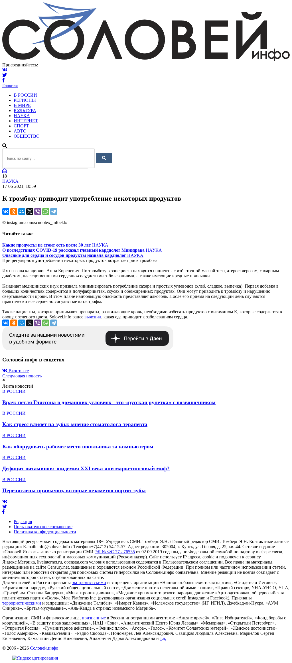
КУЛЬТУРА (25, 110)
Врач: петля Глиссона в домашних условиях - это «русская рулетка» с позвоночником (109, 402)
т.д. (163, 638)
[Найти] (104, 158)
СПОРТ (21, 125)
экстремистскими (89, 582)
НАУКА (22, 115)
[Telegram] (53, 211)
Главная (10, 85)
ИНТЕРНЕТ (26, 120)
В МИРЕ (22, 105)
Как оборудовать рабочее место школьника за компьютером (77, 447)
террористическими (21, 603)
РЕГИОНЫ (25, 100)
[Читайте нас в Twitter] (4, 75)
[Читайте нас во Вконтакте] (4, 70)
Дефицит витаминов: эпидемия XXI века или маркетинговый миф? (86, 468)
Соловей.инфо (44, 648)
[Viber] (37, 211)
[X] (29, 211)
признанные (94, 617)
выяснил (92, 316)
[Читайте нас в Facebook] (3, 80)
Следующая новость (22, 375)
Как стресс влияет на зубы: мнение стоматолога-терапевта (74, 424)
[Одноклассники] (13, 211)
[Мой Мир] (21, 211)
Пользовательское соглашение (43, 526)
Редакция (23, 521)
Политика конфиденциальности (45, 531)
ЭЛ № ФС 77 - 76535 (115, 551)
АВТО (20, 131)
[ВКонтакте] (5, 211)
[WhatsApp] (45, 211)
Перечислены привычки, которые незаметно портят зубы (74, 490)
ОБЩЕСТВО (27, 136)
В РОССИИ (25, 95)
